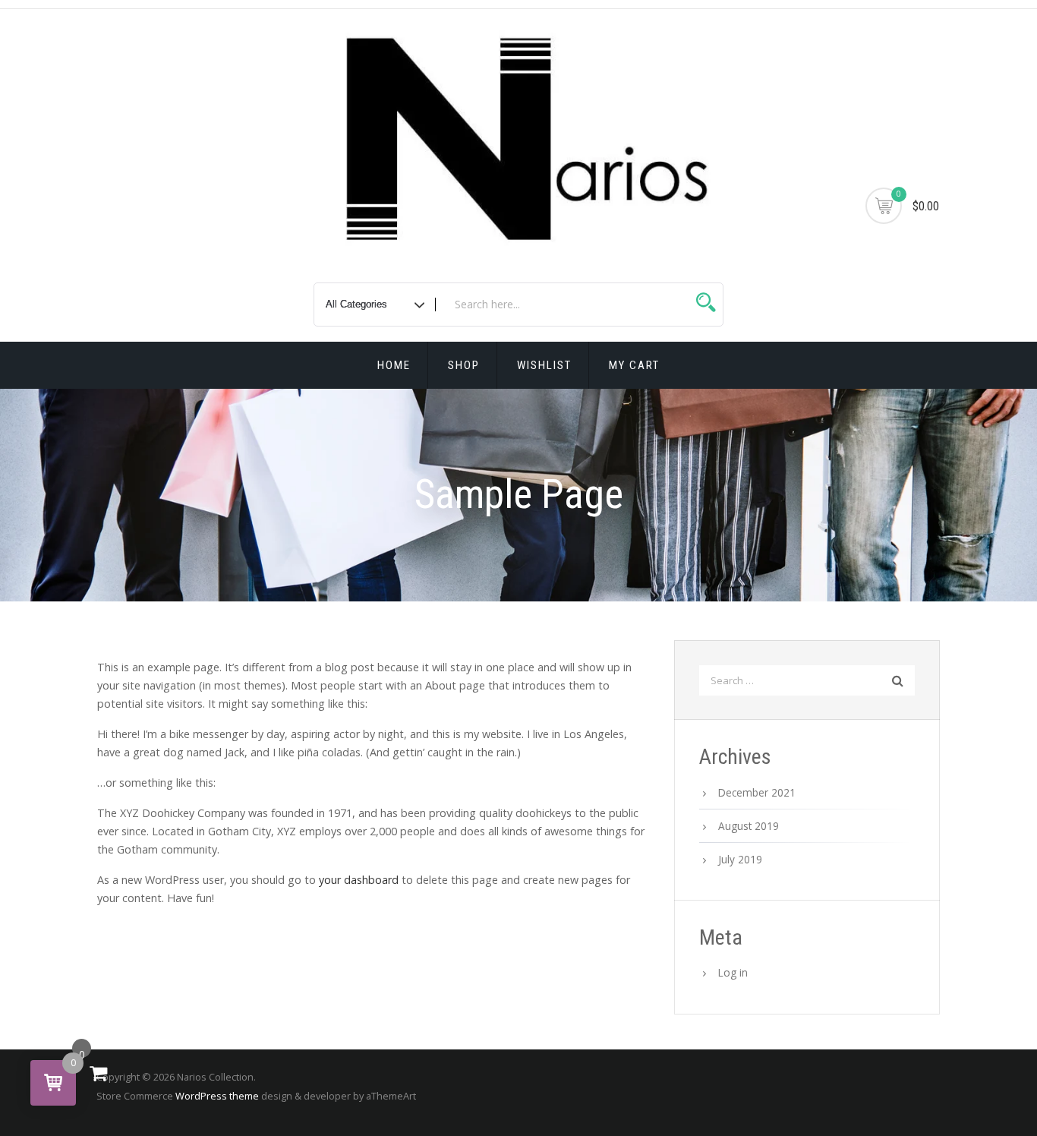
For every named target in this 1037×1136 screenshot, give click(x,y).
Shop (464, 365)
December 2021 (757, 792)
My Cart (634, 365)
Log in (733, 972)
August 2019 (748, 826)
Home (394, 365)
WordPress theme (217, 1096)
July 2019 (740, 859)
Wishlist (544, 365)
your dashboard (359, 880)
